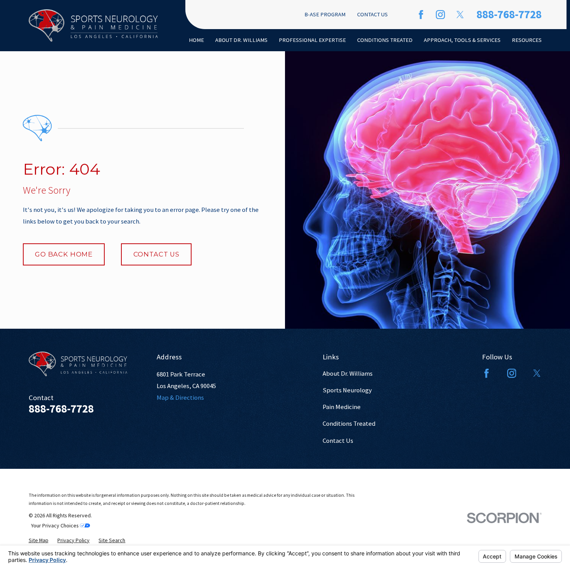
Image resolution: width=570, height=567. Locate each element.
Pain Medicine (342, 407)
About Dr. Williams (348, 373)
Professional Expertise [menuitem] (312, 39)
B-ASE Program (324, 14)
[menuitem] (38, 540)
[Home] (93, 25)
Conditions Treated (349, 424)
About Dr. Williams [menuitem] (241, 39)
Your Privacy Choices (55, 525)
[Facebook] (420, 14)
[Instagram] (440, 14)
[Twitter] (460, 14)
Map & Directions (180, 398)
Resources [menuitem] (527, 39)
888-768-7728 (509, 14)
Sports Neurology (347, 390)
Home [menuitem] (196, 39)
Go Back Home (64, 254)
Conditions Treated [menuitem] (385, 39)
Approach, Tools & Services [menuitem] (462, 39)
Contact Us (372, 14)
